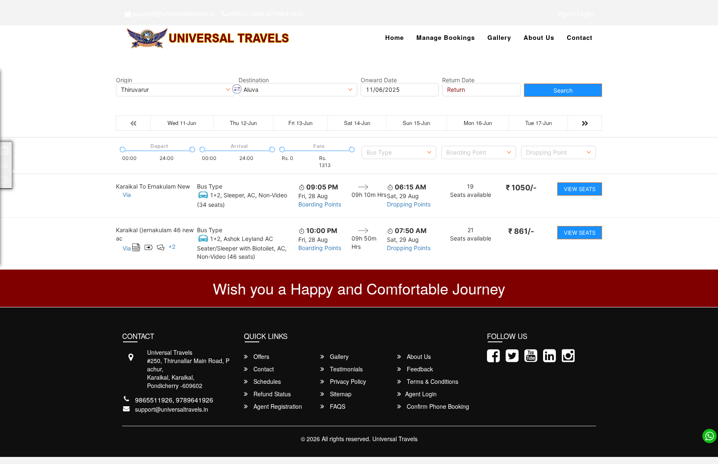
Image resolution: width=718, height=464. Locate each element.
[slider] (122, 149)
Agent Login (576, 13)
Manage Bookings (445, 37)
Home (394, 37)
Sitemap (340, 394)
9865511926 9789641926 (265, 13)
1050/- (521, 187)
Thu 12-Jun (243, 123)
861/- (521, 231)
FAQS (336, 406)
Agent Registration (277, 406)
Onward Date (379, 80)
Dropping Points (408, 204)
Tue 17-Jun (538, 123)
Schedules (266, 381)
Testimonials (345, 369)
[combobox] (398, 152)
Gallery (499, 37)
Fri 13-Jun (300, 123)
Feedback (419, 369)
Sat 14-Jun (357, 123)
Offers (260, 356)
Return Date (458, 80)
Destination (254, 80)
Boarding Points (319, 204)
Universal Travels (395, 439)
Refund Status (271, 394)
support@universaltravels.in (173, 13)
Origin (124, 80)
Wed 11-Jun (181, 123)
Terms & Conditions (431, 381)
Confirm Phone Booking (437, 406)
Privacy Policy (347, 381)
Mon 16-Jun (478, 123)
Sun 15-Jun (416, 123)
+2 (171, 246)
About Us (539, 37)
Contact (580, 37)
